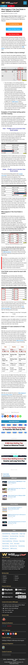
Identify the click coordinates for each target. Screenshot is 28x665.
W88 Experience (5, 548)
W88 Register (15, 101)
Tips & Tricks (6, 474)
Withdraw (5, 578)
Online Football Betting (7, 541)
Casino (4, 582)
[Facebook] (2, 416)
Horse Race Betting (14, 536)
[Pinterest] (13, 416)
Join (11, 6)
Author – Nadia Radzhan (8, 659)
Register (5, 576)
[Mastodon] (15, 416)
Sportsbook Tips (13, 546)
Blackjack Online (15, 533)
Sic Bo (11, 543)
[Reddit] (8, 416)
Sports (16, 580)
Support (4, 580)
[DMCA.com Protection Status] (6, 655)
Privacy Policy (22, 659)
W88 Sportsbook (7, 252)
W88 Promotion (20, 340)
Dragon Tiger (22, 533)
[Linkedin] (10, 416)
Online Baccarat (13, 538)
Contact (14, 660)
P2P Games (15, 541)
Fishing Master (5, 536)
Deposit (16, 576)
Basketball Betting (6, 533)
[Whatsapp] (20, 416)
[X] (5, 416)
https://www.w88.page (13, 608)
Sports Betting (6, 476)
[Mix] (18, 416)
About (16, 659)
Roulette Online (5, 543)
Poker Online (22, 541)
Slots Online (16, 543)
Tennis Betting (21, 546)
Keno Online (21, 536)
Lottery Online (5, 538)
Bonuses (17, 578)
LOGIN (3, 6)
